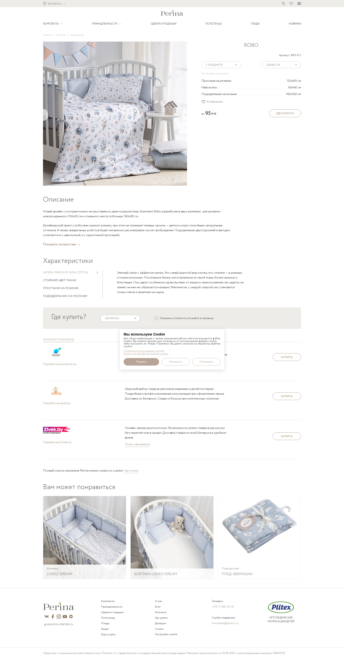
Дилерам (160, 623)
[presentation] (45, 115)
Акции (104, 629)
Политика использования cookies (144, 350)
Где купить (131, 470)
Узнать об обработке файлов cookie (146, 354)
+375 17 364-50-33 (223, 607)
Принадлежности (111, 607)
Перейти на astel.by (56, 403)
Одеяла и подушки (112, 612)
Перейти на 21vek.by (57, 442)
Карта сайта (108, 635)
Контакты (160, 612)
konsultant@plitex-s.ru (225, 623)
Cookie (159, 629)
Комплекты (107, 601)
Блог (158, 607)
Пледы (105, 623)
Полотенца (108, 618)
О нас (158, 601)
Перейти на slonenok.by (60, 364)
